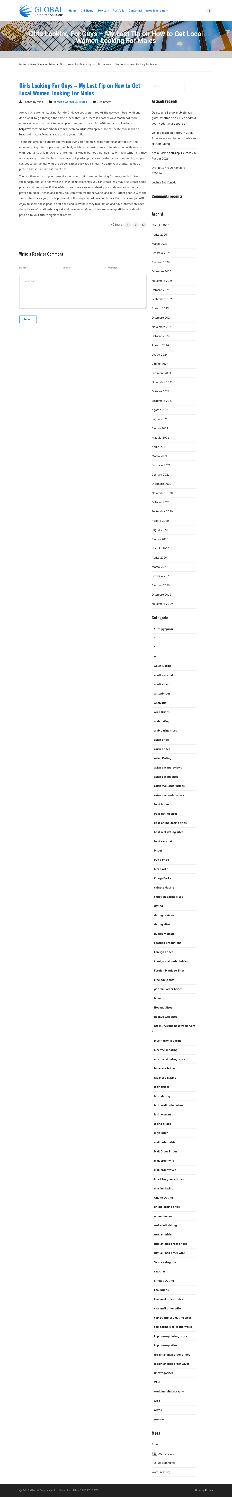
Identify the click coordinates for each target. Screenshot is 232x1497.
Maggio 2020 (160, 548)
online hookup (163, 1216)
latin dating (162, 1096)
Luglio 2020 (160, 530)
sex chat (159, 1271)
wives (158, 1410)
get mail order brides (168, 989)
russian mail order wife (169, 1253)
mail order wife (164, 1160)
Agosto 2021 (160, 410)
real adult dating (165, 1225)
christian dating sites (168, 897)
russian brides (163, 1234)
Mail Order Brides (165, 1151)
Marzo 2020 (159, 567)
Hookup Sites (163, 1007)
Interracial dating (165, 1050)
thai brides (161, 1290)
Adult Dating (163, 666)
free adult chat (164, 980)
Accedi (156, 1444)
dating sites (162, 924)
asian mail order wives (169, 795)
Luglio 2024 (160, 354)
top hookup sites (165, 1345)
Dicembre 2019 (161, 594)
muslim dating (163, 1188)
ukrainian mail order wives (171, 1364)
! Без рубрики (163, 629)
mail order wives (165, 1170)
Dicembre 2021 (161, 373)
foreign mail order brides (171, 961)
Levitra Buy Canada (164, 182)
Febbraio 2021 (161, 465)
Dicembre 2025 (161, 271)
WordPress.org (161, 1472)
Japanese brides (164, 1068)
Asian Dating (162, 758)
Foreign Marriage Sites (169, 970)
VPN (157, 1382)
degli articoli (163, 1453)
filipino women (164, 934)
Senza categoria (165, 1262)
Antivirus (160, 703)
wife (157, 1401)
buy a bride (161, 860)
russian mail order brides (170, 1244)
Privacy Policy (204, 1490)
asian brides (162, 749)
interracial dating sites (169, 1059)
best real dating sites (168, 832)
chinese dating (164, 887)
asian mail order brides (169, 786)
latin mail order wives (168, 1105)
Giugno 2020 (160, 539)
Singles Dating (164, 1280)
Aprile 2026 (159, 234)
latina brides (162, 1124)
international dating (168, 1040)
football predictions (167, 943)
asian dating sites (166, 777)
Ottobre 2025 (160, 290)
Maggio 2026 (160, 225)
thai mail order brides (168, 1299)
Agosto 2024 (160, 345)
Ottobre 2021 (160, 391)
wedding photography (169, 1391)
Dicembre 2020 (161, 484)
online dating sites (167, 1207)
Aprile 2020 (159, 557)
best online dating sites (170, 823)
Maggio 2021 (160, 437)
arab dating (161, 721)
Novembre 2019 (162, 604)
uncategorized (164, 1373)
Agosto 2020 (160, 521)
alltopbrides (162, 693)
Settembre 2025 (162, 299)
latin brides (161, 1087)
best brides (161, 804)
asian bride (161, 740)
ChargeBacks (162, 878)
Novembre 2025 (162, 281)
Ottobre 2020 (160, 502)
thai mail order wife (167, 1308)
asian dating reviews (168, 767)
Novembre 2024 (162, 327)
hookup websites (165, 1017)
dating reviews (164, 915)
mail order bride (164, 1142)
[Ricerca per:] (168, 86)
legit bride (161, 1133)
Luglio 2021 (160, 419)
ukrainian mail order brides (172, 1354)
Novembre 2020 (162, 493)
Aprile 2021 (159, 447)
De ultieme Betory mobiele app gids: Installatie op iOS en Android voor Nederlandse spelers (174, 117)
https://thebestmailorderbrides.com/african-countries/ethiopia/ (59, 129)
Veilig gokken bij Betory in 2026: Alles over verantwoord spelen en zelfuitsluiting (174, 138)
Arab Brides (161, 712)
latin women (162, 1114)
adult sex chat (163, 675)
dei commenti (163, 1463)
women (159, 1419)
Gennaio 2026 (161, 262)
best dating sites (165, 814)
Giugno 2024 (160, 364)
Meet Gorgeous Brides (43, 64)
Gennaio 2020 (161, 585)
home (158, 998)
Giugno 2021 (160, 428)
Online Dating (163, 1197)
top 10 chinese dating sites (172, 1317)
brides (158, 850)
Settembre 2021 (162, 401)
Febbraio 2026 (161, 253)
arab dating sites (165, 730)
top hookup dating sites (170, 1336)
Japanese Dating (165, 1077)
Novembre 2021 (162, 382)
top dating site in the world (173, 1327)
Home (22, 64)
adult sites (161, 684)
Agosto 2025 (160, 308)
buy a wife (161, 869)
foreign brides (163, 952)
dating (158, 906)
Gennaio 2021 (161, 474)
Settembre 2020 (162, 511)
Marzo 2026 (159, 244)
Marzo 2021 (159, 456)
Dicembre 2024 (161, 317)
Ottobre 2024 (160, 336)
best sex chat (163, 841)
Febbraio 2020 (161, 576)
